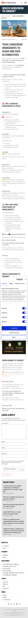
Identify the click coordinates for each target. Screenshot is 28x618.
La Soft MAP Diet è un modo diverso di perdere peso (12, 513)
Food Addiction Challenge (10, 575)
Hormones (6, 588)
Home (3, 16)
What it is (5, 584)
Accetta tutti (14, 328)
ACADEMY (4, 552)
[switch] (24, 313)
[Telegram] (19, 604)
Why (4, 586)
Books (4, 548)
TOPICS (3, 579)
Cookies (19, 609)
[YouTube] (17, 604)
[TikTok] (14, 604)
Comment (5, 423)
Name (3, 441)
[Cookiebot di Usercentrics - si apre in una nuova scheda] (17, 279)
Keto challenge (7, 571)
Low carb (5, 582)
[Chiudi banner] (25, 279)
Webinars (5, 555)
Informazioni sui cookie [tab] (21, 283)
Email (3, 447)
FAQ (23, 609)
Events (5, 595)
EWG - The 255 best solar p (13, 374)
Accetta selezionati (14, 332)
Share (26, 39)
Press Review (6, 600)
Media (3, 592)
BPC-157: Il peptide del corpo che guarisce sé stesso (13, 498)
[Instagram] (11, 604)
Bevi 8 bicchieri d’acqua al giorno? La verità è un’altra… (13, 505)
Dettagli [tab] (11, 283)
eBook (4, 557)
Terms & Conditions (12, 609)
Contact (14, 611)
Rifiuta (14, 337)
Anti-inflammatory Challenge (11, 564)
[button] (26, 3)
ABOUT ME (4, 543)
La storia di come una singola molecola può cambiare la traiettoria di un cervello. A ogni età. (12, 488)
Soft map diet (6, 568)
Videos (5, 597)
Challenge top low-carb (9, 566)
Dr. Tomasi (6, 546)
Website (4, 453)
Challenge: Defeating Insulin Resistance (13, 573)
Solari (8, 16)
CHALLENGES (5, 561)
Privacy (5, 609)
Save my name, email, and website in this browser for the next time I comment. (12, 462)
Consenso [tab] (4, 283)
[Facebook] (9, 604)
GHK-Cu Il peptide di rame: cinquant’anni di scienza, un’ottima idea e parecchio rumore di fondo (13, 521)
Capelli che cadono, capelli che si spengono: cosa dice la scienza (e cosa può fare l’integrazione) (13, 530)
